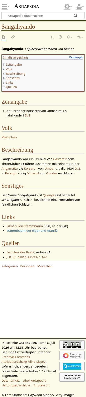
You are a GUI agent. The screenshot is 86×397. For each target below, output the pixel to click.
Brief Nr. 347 (37, 257)
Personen (27, 266)
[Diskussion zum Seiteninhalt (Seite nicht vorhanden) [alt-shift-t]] (13, 37)
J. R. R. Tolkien (16, 257)
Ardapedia (26, 6)
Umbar (49, 168)
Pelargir (11, 173)
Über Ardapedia (34, 380)
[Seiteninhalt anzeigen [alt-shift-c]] (3, 37)
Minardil (33, 173)
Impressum (42, 385)
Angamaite (9, 168)
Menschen (9, 137)
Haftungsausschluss (15, 385)
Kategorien (9, 266)
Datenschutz (10, 380)
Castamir (60, 159)
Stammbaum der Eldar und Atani (30, 230)
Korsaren (30, 168)
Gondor (51, 173)
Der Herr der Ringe (20, 252)
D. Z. (28, 115)
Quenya (48, 195)
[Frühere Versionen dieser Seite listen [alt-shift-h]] (60, 37)
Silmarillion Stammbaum (24, 226)
